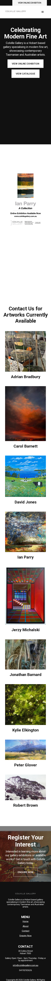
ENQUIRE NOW (25, 872)
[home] (15, 10)
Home (25, 921)
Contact (25, 931)
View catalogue (25, 73)
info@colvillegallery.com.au (25, 965)
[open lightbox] (25, 351)
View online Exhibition (29, 3)
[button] (42, 12)
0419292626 (25, 970)
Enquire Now (25, 935)
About (25, 926)
